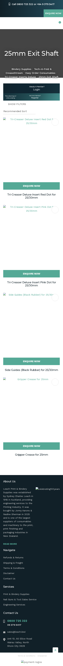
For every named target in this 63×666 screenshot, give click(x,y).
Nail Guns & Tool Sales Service (20, 599)
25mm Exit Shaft (48, 76)
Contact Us (9, 578)
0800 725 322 (17, 620)
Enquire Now (53, 13)
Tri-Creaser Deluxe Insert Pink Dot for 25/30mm (31, 284)
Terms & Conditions (13, 568)
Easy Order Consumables (40, 73)
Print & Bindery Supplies (16, 594)
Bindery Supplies (21, 69)
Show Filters (17, 104)
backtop (55, 650)
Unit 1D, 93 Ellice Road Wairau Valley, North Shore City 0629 (19, 642)
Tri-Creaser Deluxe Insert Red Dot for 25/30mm (31, 196)
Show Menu (5, 23)
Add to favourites (55, 122)
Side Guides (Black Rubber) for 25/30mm (31, 370)
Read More (10, 544)
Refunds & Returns (13, 557)
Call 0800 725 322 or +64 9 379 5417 (33, 4)
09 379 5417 (14, 625)
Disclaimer (8, 573)
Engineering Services (14, 604)
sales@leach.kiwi (16, 632)
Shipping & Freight (13, 563)
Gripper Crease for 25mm (31, 454)
